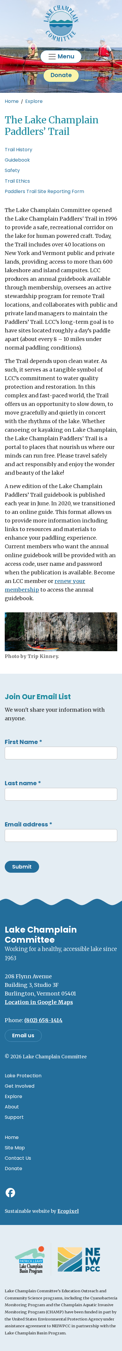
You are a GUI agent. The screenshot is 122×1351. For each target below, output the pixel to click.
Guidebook (17, 160)
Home (12, 101)
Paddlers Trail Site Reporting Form (44, 191)
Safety (12, 170)
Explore (34, 101)
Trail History (18, 149)
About (12, 1106)
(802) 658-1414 (43, 1020)
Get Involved (19, 1086)
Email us (23, 1035)
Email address (28, 824)
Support (14, 1117)
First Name (23, 742)
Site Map (15, 1147)
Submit (22, 866)
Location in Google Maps (39, 1002)
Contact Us (18, 1158)
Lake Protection (23, 1075)
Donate (61, 75)
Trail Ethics (17, 181)
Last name (23, 783)
